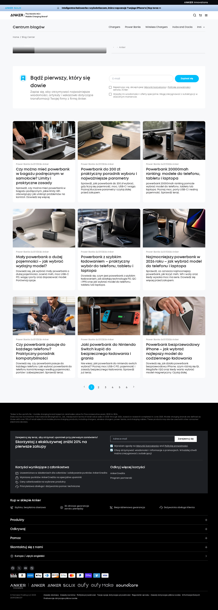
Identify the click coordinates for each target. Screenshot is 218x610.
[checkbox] (111, 446)
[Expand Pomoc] (206, 538)
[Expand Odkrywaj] (206, 529)
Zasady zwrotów (67, 595)
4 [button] (112, 387)
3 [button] (105, 387)
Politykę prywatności (179, 87)
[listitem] (12, 568)
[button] (84, 387)
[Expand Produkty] (206, 520)
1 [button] (91, 387)
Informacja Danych (191, 595)
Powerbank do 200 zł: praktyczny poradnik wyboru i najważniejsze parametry (109, 174)
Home (16, 37)
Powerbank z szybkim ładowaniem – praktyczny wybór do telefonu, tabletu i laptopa (107, 264)
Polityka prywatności (86, 595)
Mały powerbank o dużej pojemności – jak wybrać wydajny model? (39, 261)
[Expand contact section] (206, 547)
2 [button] (98, 387)
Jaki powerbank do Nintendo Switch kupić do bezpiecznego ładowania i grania (108, 351)
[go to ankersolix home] (13, 8)
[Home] (30, 15)
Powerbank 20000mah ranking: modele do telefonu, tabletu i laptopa (173, 174)
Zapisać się (187, 78)
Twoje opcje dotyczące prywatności (114, 595)
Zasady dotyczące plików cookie (166, 595)
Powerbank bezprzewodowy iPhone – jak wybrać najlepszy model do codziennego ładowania (172, 351)
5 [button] (119, 387)
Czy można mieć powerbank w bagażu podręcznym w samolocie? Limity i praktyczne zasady (42, 176)
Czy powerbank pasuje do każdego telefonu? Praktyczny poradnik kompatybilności (40, 351)
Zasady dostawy (51, 595)
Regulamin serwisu (140, 595)
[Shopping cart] (200, 15)
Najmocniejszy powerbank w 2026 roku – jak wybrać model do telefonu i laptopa (174, 261)
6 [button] (126, 387)
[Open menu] (206, 15)
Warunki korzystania (155, 87)
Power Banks (23, 164)
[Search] (194, 15)
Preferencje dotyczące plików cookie (60, 598)
